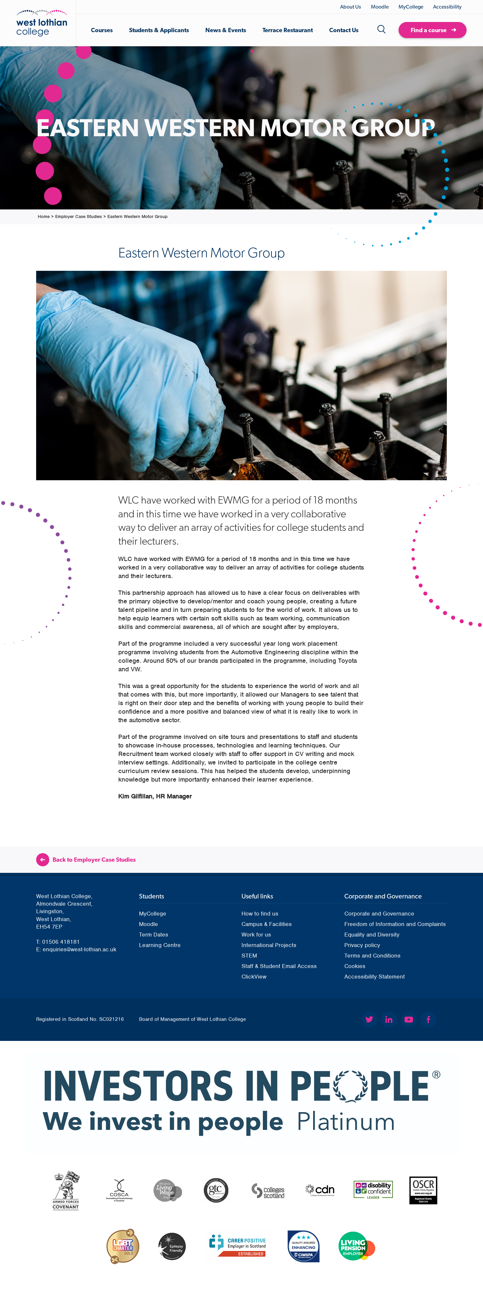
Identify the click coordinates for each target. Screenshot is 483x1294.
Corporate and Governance (379, 913)
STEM (249, 955)
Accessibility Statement (374, 976)
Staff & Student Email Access (279, 966)
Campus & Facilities (267, 924)
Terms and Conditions (372, 955)
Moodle (380, 7)
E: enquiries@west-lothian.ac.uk (76, 949)
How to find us (260, 913)
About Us (350, 7)
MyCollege (411, 7)
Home (44, 216)
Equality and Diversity (372, 934)
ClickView (254, 976)
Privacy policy (362, 945)
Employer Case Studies (78, 216)
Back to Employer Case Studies (94, 859)
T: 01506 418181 (58, 941)
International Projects (269, 945)
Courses (102, 30)
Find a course (429, 30)
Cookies (354, 966)
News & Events (225, 30)
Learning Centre (160, 945)
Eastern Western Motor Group (137, 216)
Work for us (256, 934)
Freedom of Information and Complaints (395, 924)
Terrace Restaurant (288, 30)
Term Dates (153, 934)
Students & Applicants (159, 30)
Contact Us (343, 30)
